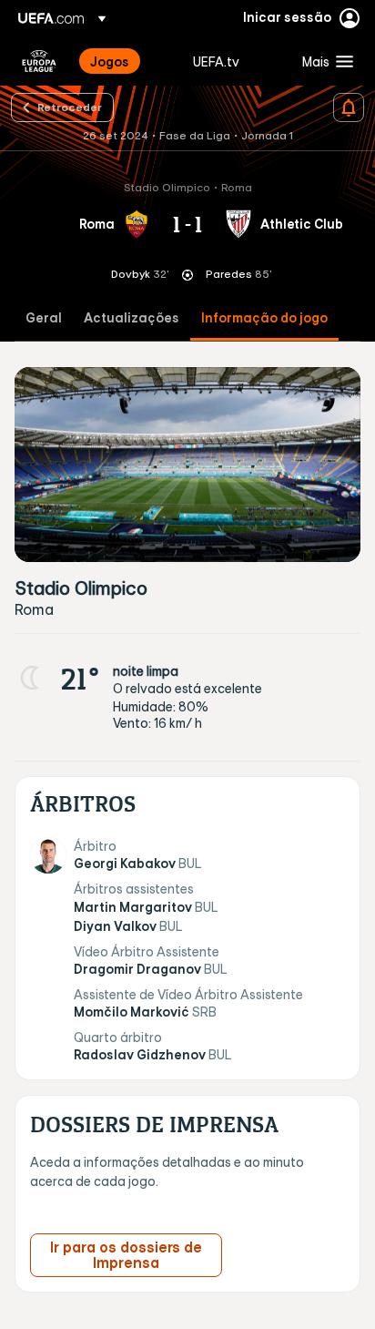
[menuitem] (126, 61)
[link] (109, 61)
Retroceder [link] (69, 106)
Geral (43, 318)
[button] (323, 61)
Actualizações (131, 318)
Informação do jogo (264, 318)
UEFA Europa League (39, 61)
